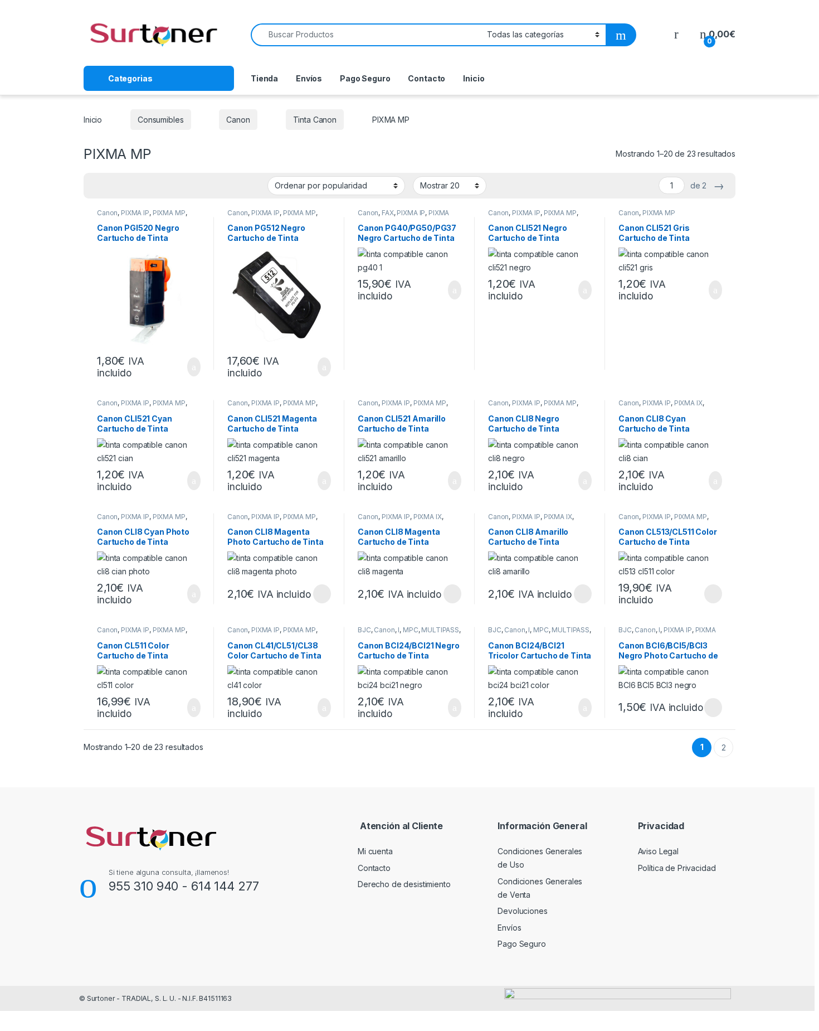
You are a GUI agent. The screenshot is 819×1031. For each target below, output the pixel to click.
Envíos (309, 78)
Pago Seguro (365, 78)
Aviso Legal (658, 851)
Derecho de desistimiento (404, 884)
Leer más (322, 593)
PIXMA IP (135, 213)
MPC (410, 630)
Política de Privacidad (677, 868)
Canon (238, 119)
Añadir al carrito (189, 366)
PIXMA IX (688, 403)
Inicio (473, 78)
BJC (364, 630)
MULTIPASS (440, 630)
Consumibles (160, 119)
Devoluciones (522, 911)
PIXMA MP (169, 213)
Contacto (426, 78)
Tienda (264, 78)
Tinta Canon (315, 119)
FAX (388, 213)
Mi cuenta (375, 851)
